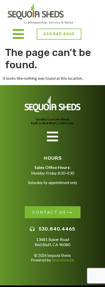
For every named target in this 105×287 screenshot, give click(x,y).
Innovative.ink (62, 260)
